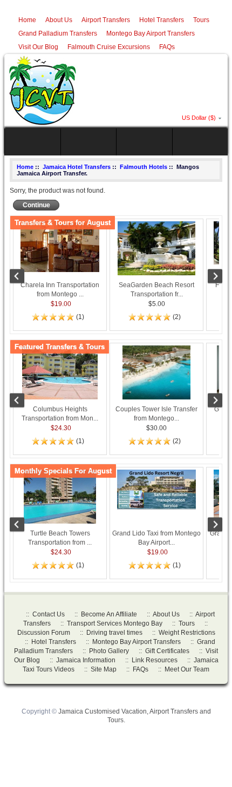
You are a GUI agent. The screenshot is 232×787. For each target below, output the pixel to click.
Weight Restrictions (187, 632)
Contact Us (48, 614)
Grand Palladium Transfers (57, 33)
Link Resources (155, 660)
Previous (22, 277)
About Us (58, 20)
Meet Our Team (187, 669)
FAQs (167, 47)
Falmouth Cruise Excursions (108, 47)
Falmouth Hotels (143, 167)
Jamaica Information (85, 660)
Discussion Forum (43, 632)
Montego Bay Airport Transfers (150, 33)
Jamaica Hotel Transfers (77, 167)
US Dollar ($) (199, 117)
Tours (201, 20)
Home (27, 20)
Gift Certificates (167, 651)
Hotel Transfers (161, 20)
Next (209, 277)
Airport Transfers (105, 20)
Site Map (104, 669)
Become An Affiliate (109, 614)
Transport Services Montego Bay (114, 623)
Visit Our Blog (38, 47)
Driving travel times (114, 632)
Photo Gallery (109, 651)
